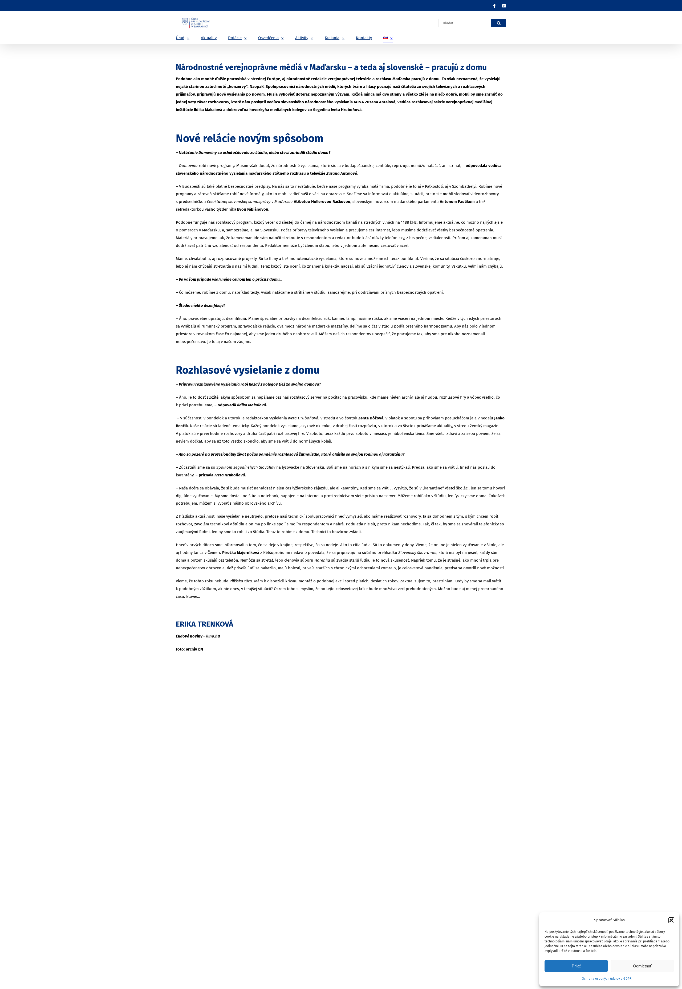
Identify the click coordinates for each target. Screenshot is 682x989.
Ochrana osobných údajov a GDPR (606, 978)
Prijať (576, 966)
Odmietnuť (642, 966)
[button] (671, 920)
